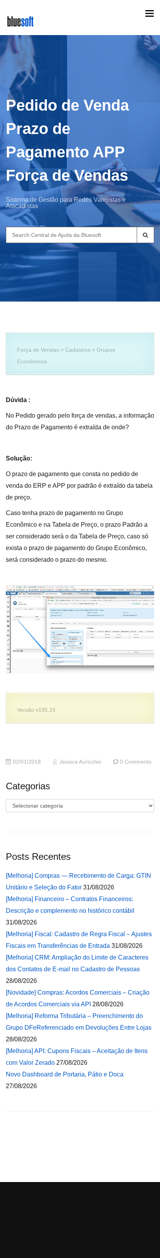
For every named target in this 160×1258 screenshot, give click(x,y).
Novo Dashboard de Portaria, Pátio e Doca (64, 1074)
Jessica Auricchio (80, 762)
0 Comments (135, 762)
